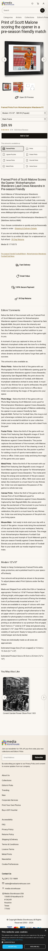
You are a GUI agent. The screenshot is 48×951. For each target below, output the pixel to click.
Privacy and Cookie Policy (14, 940)
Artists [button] (19, 17)
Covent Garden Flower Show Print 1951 (19, 713)
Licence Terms (8, 849)
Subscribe (39, 757)
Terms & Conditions (10, 844)
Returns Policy (8, 834)
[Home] (9, 3)
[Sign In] (43, 3)
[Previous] (4, 59)
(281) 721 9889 (11, 879)
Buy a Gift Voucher (10, 810)
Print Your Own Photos (11, 805)
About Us (6, 775)
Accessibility (7, 819)
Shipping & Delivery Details (26, 228)
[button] (24, 942)
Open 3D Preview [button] (26, 97)
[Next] (43, 59)
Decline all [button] (34, 947)
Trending (5, 790)
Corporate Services (10, 800)
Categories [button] (8, 17)
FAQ (3, 824)
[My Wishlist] (32, 3)
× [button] (45, 930)
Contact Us (6, 874)
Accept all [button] (12, 947)
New (4, 795)
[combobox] (21, 10)
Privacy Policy (7, 829)
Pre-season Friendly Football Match (13, 254)
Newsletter (6, 859)
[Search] (42, 10)
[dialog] (24, 939)
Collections (29, 17)
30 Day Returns (17, 239)
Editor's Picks (7, 785)
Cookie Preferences (10, 864)
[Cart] (38, 3)
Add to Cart (24, 136)
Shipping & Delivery (10, 839)
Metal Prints (7, 854)
